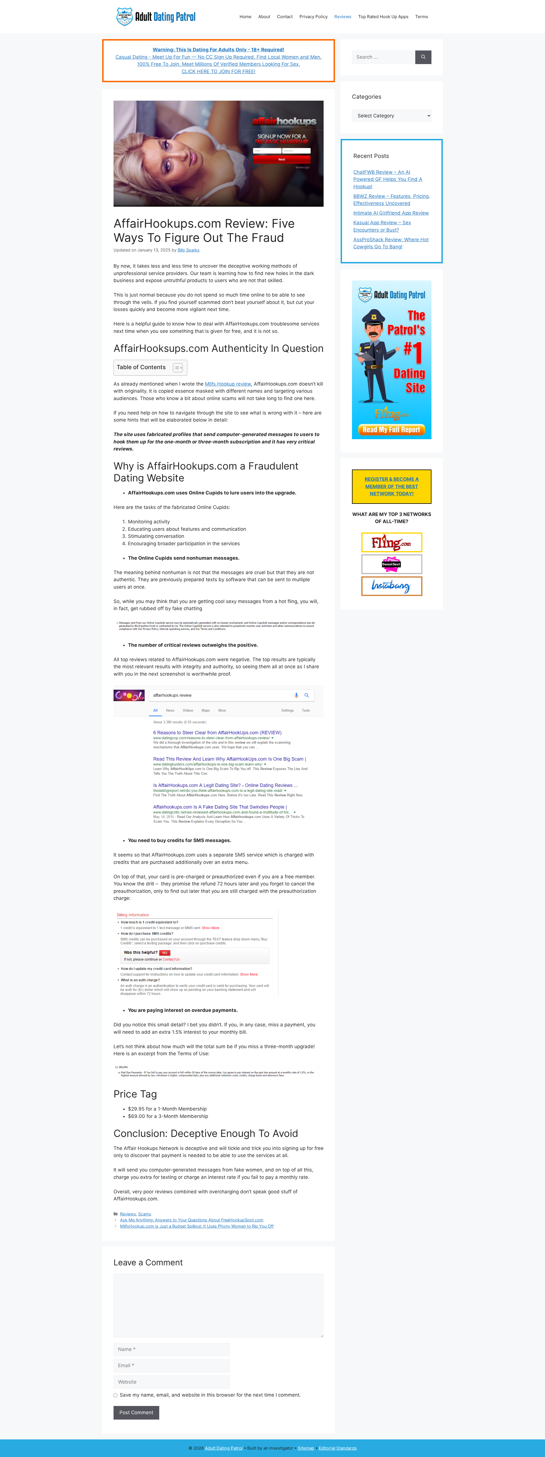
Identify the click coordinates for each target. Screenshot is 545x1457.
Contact (285, 16)
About (264, 16)
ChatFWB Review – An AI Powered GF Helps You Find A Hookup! (387, 179)
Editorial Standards (338, 1448)
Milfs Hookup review (228, 384)
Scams (144, 1213)
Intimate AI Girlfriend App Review (391, 213)
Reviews (342, 16)
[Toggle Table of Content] (175, 368)
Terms (421, 16)
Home (245, 16)
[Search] (423, 57)
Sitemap (306, 1448)
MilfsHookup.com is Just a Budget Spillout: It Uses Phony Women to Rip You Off (197, 1226)
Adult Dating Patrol (224, 1448)
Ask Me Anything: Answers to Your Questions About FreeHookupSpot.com (191, 1219)
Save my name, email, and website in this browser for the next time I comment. (210, 1395)
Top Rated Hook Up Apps (383, 16)
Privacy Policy (313, 16)
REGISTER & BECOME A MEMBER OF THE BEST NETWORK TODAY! (392, 486)
